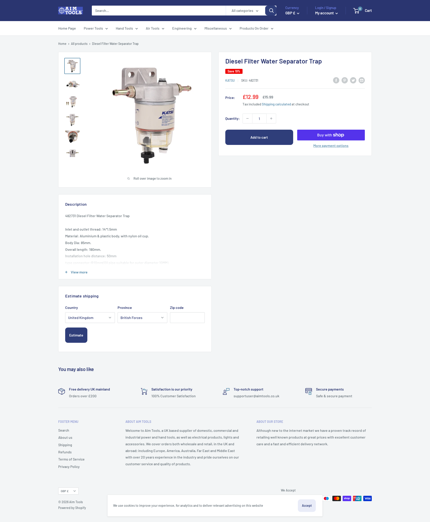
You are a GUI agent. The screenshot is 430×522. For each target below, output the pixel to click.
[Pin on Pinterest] (345, 79)
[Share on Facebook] (336, 79)
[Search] (270, 10)
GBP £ (65, 491)
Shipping (65, 445)
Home (62, 44)
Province (125, 307)
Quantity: (232, 118)
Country (71, 307)
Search (63, 430)
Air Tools (152, 28)
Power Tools (93, 28)
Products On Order (254, 28)
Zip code (177, 307)
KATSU (230, 80)
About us (65, 437)
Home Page (67, 28)
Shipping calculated (276, 104)
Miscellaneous (215, 28)
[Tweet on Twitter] (353, 79)
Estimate (76, 335)
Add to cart (259, 137)
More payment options (330, 145)
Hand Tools (124, 28)
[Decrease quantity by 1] (247, 118)
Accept (307, 505)
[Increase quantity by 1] (271, 118)
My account (324, 13)
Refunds (65, 452)
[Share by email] (362, 79)
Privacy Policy (69, 466)
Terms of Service (71, 459)
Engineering (182, 28)
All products (79, 44)
